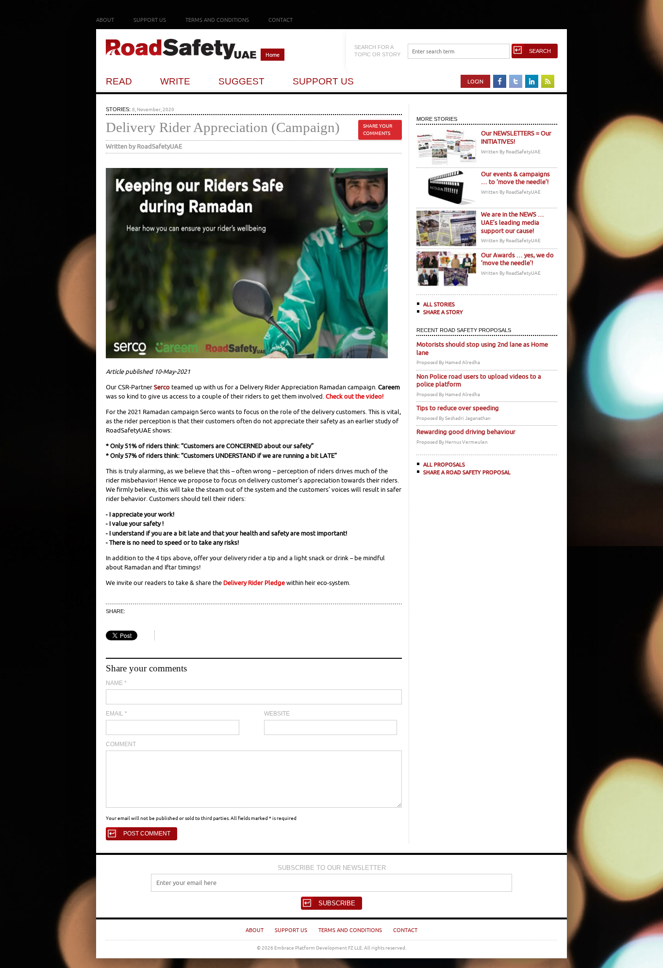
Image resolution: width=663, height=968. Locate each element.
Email (116, 714)
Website (277, 714)
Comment (121, 744)
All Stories (439, 304)
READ (119, 81)
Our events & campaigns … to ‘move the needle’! (515, 178)
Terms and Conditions (217, 20)
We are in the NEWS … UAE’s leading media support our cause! (512, 222)
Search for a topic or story (377, 50)
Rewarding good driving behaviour (465, 431)
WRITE (175, 81)
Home (272, 54)
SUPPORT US (323, 81)
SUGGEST (241, 81)
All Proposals (444, 464)
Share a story (443, 312)
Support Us (149, 20)
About (105, 20)
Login (475, 81)
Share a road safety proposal (467, 472)
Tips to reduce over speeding (457, 408)
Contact (280, 20)
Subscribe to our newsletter (332, 867)
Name (116, 683)
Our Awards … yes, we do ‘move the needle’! (517, 259)
